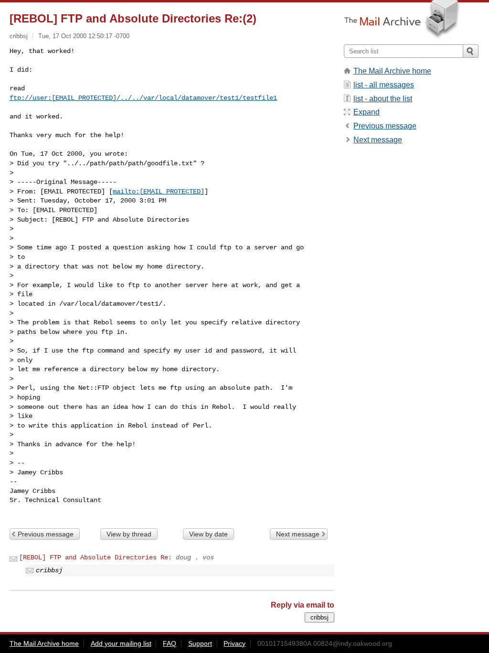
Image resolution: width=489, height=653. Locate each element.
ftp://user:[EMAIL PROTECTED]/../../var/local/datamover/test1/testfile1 (143, 98)
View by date (208, 534)
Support (200, 643)
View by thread (128, 534)
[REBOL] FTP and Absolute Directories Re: (95, 557)
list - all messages (383, 85)
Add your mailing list (121, 643)
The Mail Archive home (392, 71)
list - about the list (382, 99)
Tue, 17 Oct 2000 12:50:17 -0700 (83, 36)
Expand (366, 112)
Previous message (46, 534)
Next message (297, 534)
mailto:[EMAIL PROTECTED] (158, 191)
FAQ (169, 643)
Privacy (234, 643)
